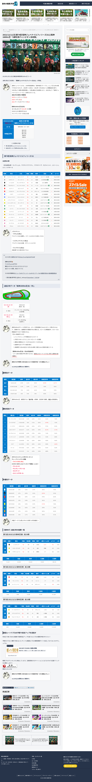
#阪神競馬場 (51, 273)
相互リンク (71, 775)
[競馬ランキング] (10, 666)
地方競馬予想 (35, 765)
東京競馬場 (80, 137)
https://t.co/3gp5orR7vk (26, 257)
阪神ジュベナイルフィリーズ (21, 687)
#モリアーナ (35, 273)
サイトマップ (65, 775)
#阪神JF (13, 257)
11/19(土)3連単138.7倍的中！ (21, 366)
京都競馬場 (80, 140)
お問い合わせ (57, 775)
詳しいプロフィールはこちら (77, 127)
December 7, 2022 (32, 277)
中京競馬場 (80, 138)
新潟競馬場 (69, 142)
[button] (88, 30)
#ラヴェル (10, 264)
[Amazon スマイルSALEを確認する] (77, 191)
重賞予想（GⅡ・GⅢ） (8, 687)
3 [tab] (48, 24)
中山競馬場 (69, 143)
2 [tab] (46, 24)
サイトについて (37, 775)
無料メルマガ (21, 775)
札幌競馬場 (69, 137)
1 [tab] (44, 24)
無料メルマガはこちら (77, 54)
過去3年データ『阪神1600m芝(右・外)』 (16, 148)
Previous (1, 15)
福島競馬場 (69, 140)
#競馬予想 (44, 273)
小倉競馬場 (80, 143)
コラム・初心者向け (36, 769)
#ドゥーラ (17, 273)
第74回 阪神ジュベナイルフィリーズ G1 (16, 146)
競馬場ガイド (35, 767)
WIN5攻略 (34, 763)
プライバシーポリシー (47, 775)
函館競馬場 (69, 138)
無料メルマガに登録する (70, 766)
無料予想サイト (28, 775)
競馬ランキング (7, 669)
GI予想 (33, 759)
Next (91, 15)
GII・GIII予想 (35, 761)
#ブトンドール (26, 273)
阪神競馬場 (32, 687)
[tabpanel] (9, 15)
